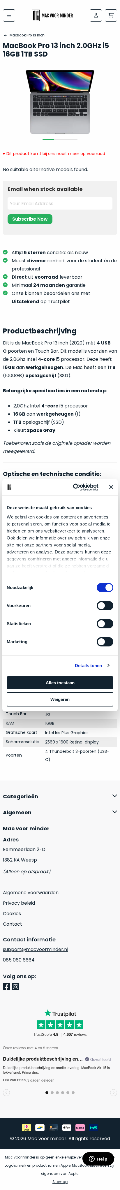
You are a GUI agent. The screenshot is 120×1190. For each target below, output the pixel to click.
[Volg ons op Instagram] (16, 987)
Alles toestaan (60, 682)
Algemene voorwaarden (31, 892)
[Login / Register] (96, 15)
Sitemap (60, 1181)
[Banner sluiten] (111, 487)
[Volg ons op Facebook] (7, 987)
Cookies (12, 913)
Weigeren (60, 699)
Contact (12, 924)
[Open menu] (9, 15)
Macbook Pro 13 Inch (27, 35)
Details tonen (88, 665)
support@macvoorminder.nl (35, 949)
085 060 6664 (19, 960)
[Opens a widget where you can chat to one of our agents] (98, 1159)
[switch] (105, 605)
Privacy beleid (19, 903)
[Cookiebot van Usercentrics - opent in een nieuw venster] (74, 487)
